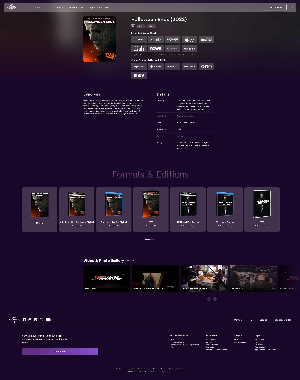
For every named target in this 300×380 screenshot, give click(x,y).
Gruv (172, 340)
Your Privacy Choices (267, 350)
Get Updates (211, 340)
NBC (171, 347)
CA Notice (259, 345)
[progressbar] (147, 239)
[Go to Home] (12, 7)
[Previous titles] (208, 299)
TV (250, 319)
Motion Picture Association (216, 350)
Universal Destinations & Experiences (184, 345)
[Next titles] (215, 299)
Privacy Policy (260, 342)
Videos (263, 319)
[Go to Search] (291, 7)
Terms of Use (260, 347)
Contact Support (241, 342)
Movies (238, 319)
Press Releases (212, 345)
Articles (209, 342)
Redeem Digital (283, 319)
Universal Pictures (177, 342)
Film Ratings (210, 347)
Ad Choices (259, 340)
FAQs (236, 340)
